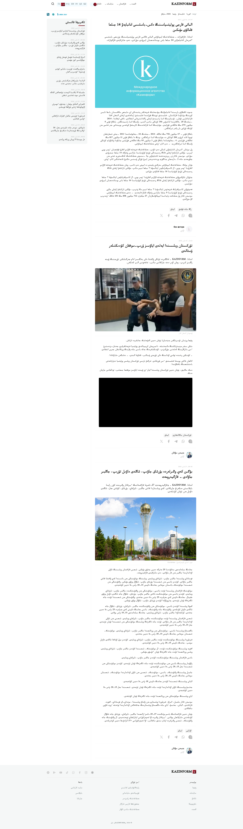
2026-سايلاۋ (166, 14)
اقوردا (189, 14)
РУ (77, 4)
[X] (161, 216)
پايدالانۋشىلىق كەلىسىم (130, 788)
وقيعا (174, 14)
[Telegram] (176, 216)
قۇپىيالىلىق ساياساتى (131, 793)
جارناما (79, 799)
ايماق (172, 209)
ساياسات (193, 793)
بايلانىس (78, 793)
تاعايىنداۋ (181, 14)
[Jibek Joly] (61, 14)
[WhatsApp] (183, 216)
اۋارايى (188, 731)
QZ (80, 4)
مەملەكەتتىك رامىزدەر (131, 799)
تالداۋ (99, 4)
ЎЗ (59, 4)
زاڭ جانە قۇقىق (185, 209)
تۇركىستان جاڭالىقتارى (182, 435)
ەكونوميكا (192, 804)
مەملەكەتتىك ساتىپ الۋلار (129, 809)
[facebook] (79, 772)
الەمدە (194, 809)
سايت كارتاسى (76, 788)
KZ (85, 4)
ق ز (63, 4)
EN (72, 4)
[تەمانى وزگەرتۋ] (93, 4)
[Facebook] (169, 216)
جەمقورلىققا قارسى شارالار (129, 804)
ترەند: (194, 14)
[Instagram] (190, 216)
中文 (68, 4)
